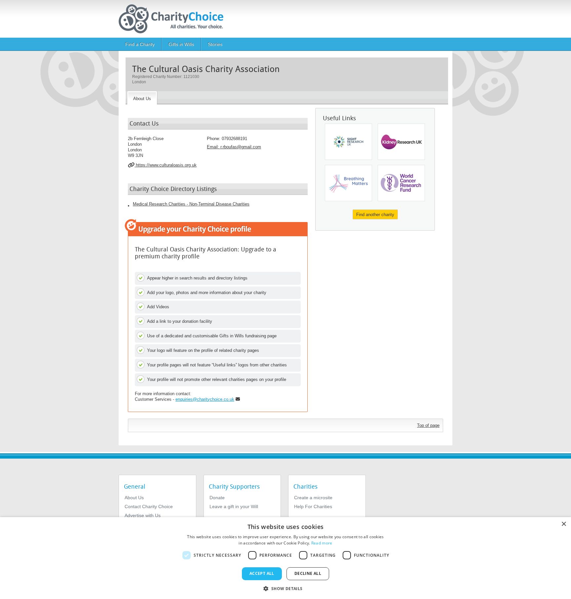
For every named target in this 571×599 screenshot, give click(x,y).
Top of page (428, 425)
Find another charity (375, 214)
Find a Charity (140, 44)
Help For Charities (313, 506)
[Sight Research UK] (348, 142)
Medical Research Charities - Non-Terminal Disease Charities (191, 204)
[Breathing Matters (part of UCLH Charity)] (348, 183)
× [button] (563, 524)
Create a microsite (313, 497)
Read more (321, 543)
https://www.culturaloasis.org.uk (165, 165)
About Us (134, 497)
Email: (234, 146)
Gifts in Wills (181, 44)
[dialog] (285, 558)
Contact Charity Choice (149, 506)
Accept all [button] (261, 573)
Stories (215, 44)
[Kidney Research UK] (401, 142)
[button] (285, 588)
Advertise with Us (143, 515)
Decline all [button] (307, 573)
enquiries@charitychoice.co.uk (204, 399)
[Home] (174, 18)
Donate (217, 497)
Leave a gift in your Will (233, 506)
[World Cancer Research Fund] (401, 183)
